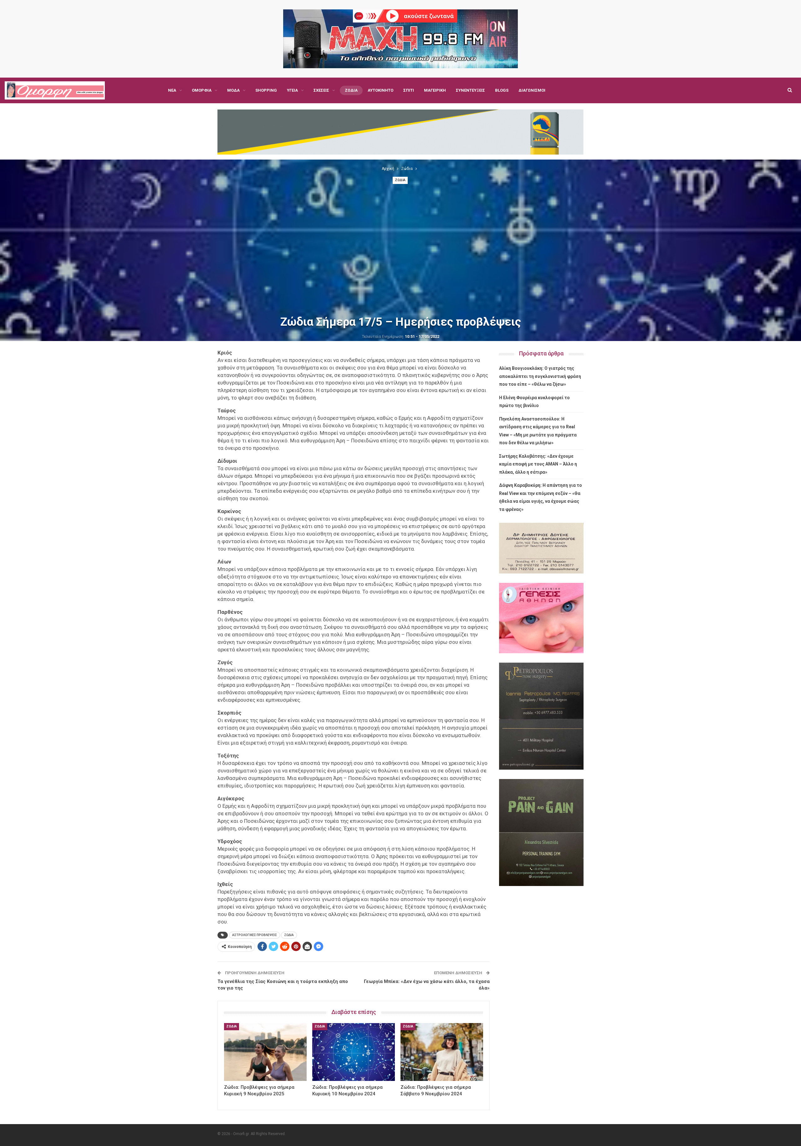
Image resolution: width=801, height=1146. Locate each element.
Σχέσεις (321, 90)
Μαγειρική (435, 90)
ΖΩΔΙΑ (289, 935)
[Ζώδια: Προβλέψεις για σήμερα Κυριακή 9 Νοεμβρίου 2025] (265, 1052)
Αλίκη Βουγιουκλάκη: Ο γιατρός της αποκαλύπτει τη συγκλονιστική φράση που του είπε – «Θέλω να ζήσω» (540, 376)
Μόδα (233, 90)
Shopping (266, 90)
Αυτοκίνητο (380, 90)
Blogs (501, 90)
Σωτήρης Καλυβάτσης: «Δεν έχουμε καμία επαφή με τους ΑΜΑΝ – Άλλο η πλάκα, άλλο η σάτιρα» (538, 464)
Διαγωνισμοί (531, 90)
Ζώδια (351, 90)
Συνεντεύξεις (470, 90)
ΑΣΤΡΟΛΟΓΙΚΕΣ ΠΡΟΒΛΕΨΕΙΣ (254, 935)
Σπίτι (408, 90)
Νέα (172, 90)
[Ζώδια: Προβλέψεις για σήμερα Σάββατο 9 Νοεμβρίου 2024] (441, 1052)
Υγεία (292, 90)
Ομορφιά (202, 90)
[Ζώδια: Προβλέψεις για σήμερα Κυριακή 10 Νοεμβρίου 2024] (353, 1052)
